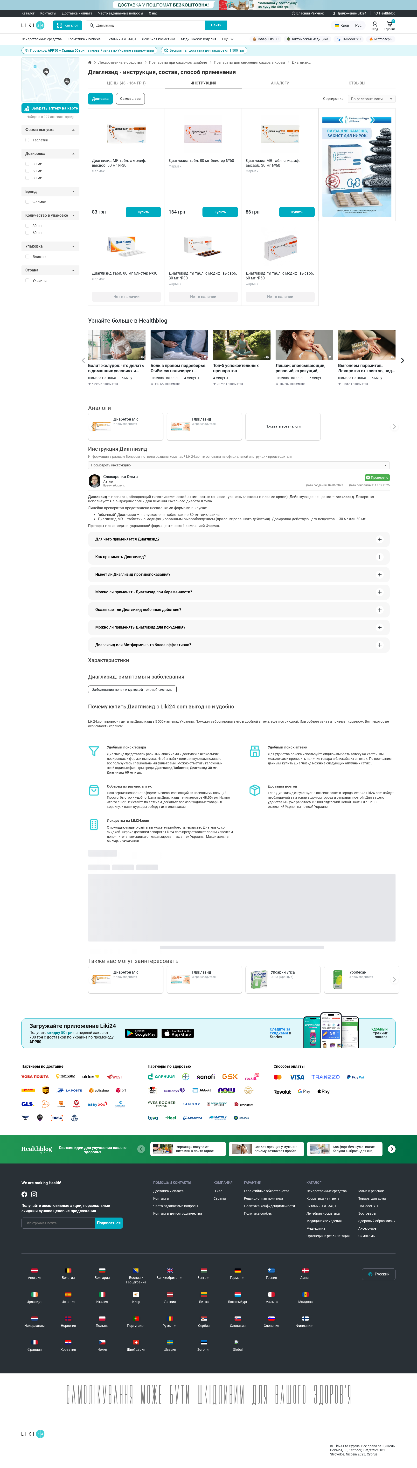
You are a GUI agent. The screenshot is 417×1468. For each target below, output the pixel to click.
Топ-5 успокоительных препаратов (236, 368)
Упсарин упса (283, 972)
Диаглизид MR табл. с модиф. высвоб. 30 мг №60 (273, 163)
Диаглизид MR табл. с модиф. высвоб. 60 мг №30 (119, 163)
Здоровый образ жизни (377, 1221)
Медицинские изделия (198, 39)
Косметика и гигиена (84, 39)
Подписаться (109, 1223)
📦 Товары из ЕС (265, 39)
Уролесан (357, 972)
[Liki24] (32, 1434)
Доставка (100, 99)
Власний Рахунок (310, 13)
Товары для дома (372, 1198)
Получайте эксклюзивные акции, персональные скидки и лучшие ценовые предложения (65, 1208)
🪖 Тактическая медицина (307, 39)
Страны (220, 1198)
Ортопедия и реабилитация (328, 1236)
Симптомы (366, 1236)
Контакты (48, 13)
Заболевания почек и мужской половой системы (132, 690)
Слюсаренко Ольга (120, 476)
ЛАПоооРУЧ (368, 1206)
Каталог (28, 13)
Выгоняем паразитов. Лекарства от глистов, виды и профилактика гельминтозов (367, 368)
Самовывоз (130, 99)
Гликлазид (201, 419)
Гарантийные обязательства (267, 1191)
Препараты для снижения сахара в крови (249, 62)
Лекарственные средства (41, 39)
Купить (143, 212)
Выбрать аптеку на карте (54, 108)
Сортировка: (333, 99)
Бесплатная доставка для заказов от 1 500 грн (207, 50)
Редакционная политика (263, 1198)
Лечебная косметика (158, 39)
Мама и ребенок (371, 1191)
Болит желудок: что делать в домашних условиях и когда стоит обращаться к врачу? (116, 368)
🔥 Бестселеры (380, 39)
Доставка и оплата (77, 13)
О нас (153, 13)
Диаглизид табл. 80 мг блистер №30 (124, 273)
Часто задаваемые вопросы (120, 13)
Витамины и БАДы (121, 39)
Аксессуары (367, 1228)
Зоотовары (367, 1213)
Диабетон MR (125, 419)
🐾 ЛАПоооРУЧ (348, 39)
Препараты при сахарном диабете (178, 62)
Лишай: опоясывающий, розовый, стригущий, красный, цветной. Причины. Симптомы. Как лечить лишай (302, 368)
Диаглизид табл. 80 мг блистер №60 (201, 160)
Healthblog (387, 13)
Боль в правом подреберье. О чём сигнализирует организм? (179, 368)
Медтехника (316, 1228)
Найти (216, 25)
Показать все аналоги (283, 426)
